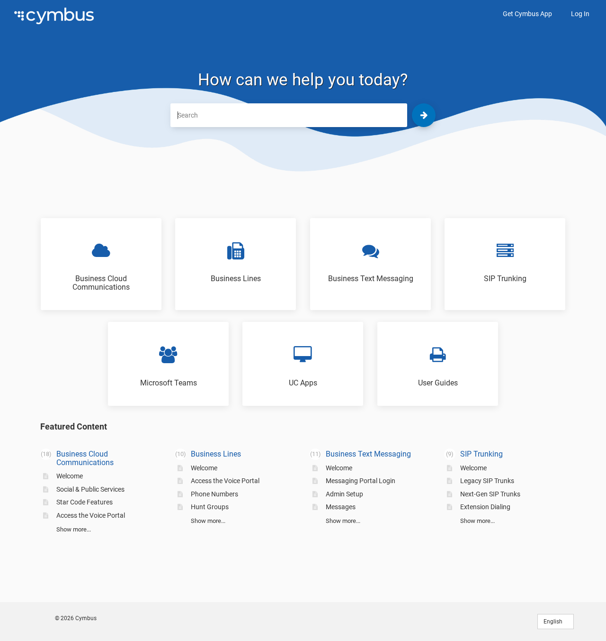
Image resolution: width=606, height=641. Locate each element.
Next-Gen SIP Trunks (490, 494)
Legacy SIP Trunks (487, 481)
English (554, 621)
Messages (341, 507)
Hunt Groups (210, 507)
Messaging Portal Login (360, 481)
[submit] (424, 115)
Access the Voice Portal (90, 515)
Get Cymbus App (527, 14)
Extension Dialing (485, 507)
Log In (580, 14)
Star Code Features (84, 502)
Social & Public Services (90, 489)
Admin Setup (344, 494)
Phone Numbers (214, 494)
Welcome (69, 476)
